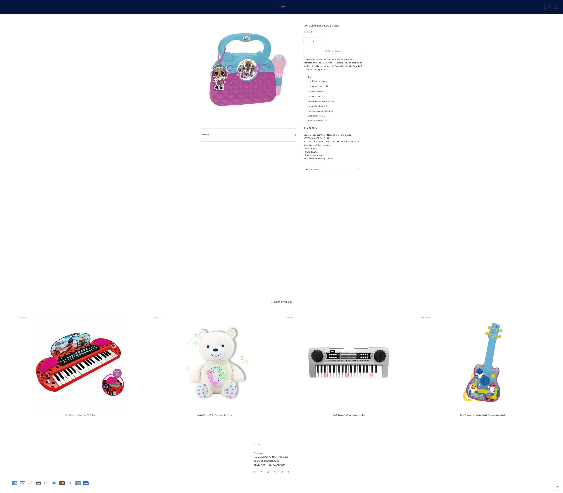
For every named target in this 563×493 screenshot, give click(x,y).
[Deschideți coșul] (557, 7)
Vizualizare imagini (312, 169)
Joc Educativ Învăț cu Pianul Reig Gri (349, 415)
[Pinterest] (275, 471)
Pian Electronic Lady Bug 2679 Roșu (80, 415)
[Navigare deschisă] (6, 7)
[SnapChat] (288, 471)
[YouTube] (282, 471)
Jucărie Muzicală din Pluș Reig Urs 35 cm (214, 415)
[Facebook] (255, 471)
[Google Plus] (295, 471)
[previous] (9, 364)
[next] (554, 364)
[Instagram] (268, 471)
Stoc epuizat (332, 51)
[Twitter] (261, 471)
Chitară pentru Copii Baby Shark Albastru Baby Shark (482, 415)
